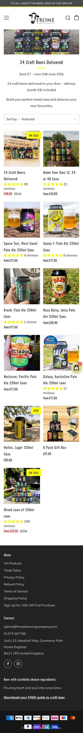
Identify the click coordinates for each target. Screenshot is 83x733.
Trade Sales (12, 570)
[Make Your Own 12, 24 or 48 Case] (61, 149)
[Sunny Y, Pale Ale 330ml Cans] (61, 220)
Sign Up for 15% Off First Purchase (29, 605)
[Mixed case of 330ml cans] (22, 486)
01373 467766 (15, 634)
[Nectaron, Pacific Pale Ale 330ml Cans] (22, 353)
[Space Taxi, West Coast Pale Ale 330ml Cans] (22, 220)
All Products (13, 563)
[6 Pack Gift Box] (61, 424)
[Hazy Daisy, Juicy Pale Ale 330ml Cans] (61, 286)
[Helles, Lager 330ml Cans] (22, 424)
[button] (14, 184)
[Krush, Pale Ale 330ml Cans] (22, 286)
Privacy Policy (14, 577)
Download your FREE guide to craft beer (34, 697)
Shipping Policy (15, 598)
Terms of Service (16, 591)
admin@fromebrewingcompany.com (30, 627)
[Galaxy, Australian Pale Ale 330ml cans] (61, 353)
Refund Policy (14, 584)
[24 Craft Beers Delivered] (22, 149)
